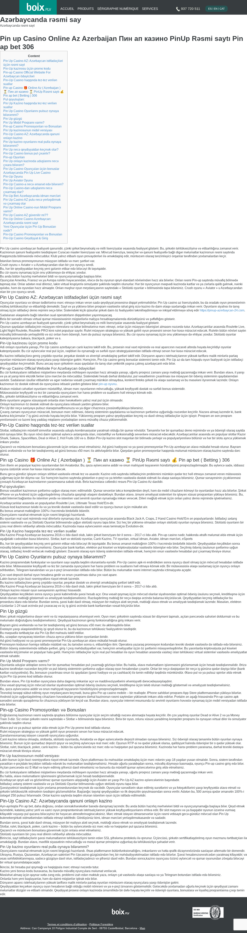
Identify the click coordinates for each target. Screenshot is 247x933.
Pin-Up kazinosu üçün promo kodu (27, 68)
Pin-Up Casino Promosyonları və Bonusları (32, 234)
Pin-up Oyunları (14, 157)
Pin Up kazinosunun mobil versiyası (27, 130)
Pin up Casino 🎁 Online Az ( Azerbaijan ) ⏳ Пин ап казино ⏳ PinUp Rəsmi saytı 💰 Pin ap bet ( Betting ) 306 (33, 91)
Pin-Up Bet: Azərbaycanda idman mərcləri (32, 195)
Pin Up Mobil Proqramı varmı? (23, 122)
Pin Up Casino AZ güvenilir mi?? (25, 215)
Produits (86, 8)
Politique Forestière (101, 924)
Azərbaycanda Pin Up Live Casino (27, 172)
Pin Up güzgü (12, 118)
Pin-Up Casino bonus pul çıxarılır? (26, 153)
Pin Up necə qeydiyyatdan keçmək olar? (30, 149)
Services (150, 8)
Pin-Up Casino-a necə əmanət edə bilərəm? (33, 184)
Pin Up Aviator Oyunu (18, 180)
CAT (222, 8)
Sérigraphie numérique (118, 8)
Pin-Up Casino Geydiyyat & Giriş (25, 238)
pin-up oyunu (108, 384)
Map (142, 928)
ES (210, 8)
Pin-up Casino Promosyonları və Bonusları (32, 126)
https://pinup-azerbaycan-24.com (222, 310)
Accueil (67, 8)
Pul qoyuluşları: (14, 99)
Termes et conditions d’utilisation (67, 924)
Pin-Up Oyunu (13, 176)
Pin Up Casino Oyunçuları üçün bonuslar (31, 168)
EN (215, 8)
